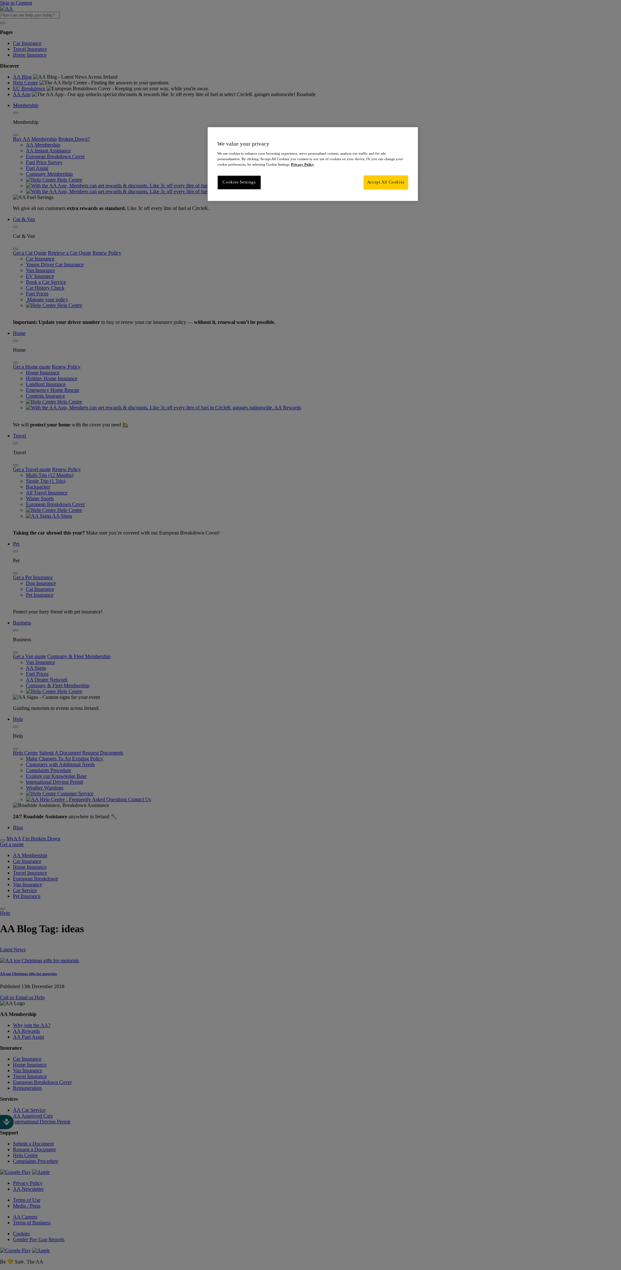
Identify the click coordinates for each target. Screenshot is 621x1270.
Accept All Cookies (386, 182)
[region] (313, 164)
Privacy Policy (302, 164)
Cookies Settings (239, 182)
